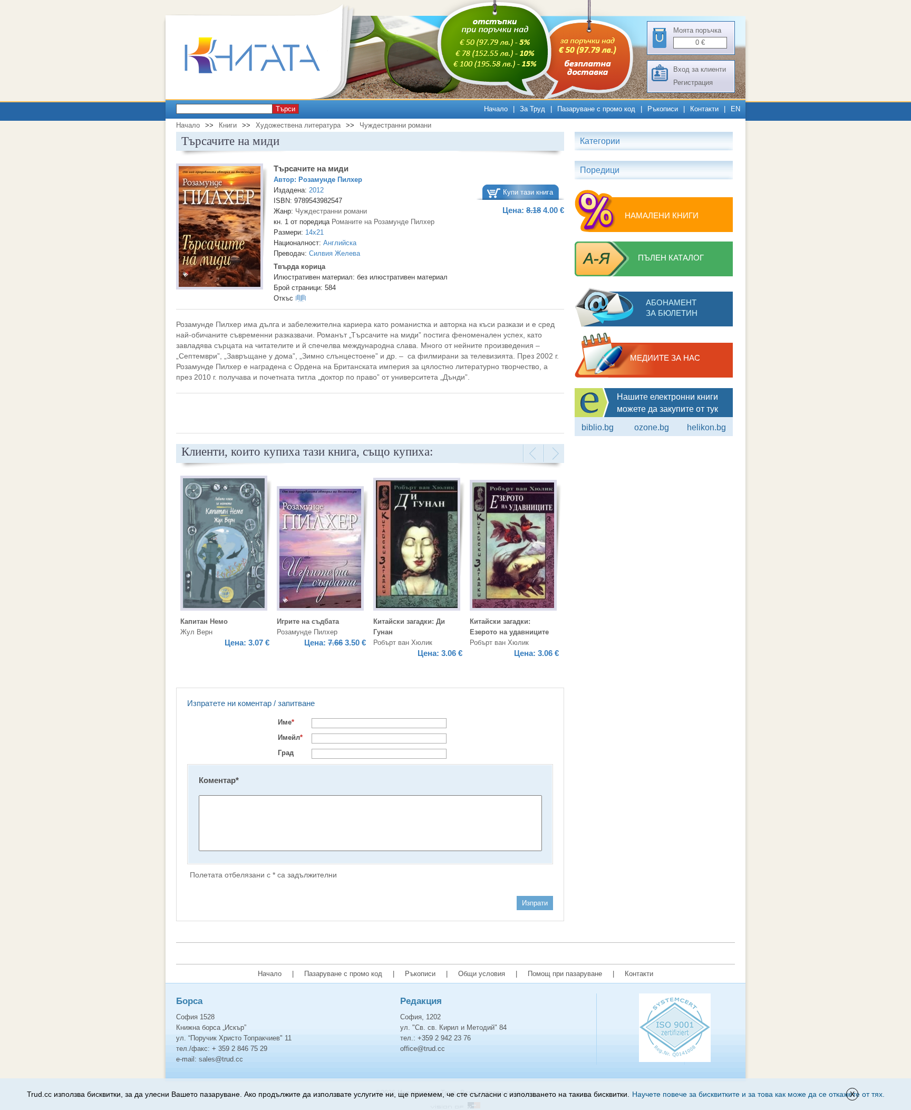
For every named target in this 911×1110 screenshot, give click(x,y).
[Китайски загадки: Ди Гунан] (416, 546)
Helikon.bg (706, 427)
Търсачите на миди (311, 168)
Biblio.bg (598, 427)
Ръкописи (662, 109)
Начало (496, 109)
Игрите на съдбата (308, 621)
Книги (228, 125)
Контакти (704, 109)
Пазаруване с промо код (596, 109)
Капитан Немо (204, 621)
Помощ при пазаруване (565, 974)
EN (735, 109)
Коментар (219, 780)
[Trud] (263, 97)
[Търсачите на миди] (219, 228)
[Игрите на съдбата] (320, 550)
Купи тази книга (528, 192)
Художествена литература (298, 125)
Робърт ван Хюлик (402, 642)
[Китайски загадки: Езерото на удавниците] (513, 547)
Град (286, 753)
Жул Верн (196, 632)
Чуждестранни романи (395, 125)
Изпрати (535, 903)
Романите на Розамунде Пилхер (383, 222)
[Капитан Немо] (223, 545)
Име (286, 722)
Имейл (290, 737)
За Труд (532, 109)
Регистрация (693, 82)
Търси (285, 109)
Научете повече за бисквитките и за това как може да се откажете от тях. (758, 1094)
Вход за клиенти (699, 69)
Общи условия (481, 974)
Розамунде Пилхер (330, 180)
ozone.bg (651, 427)
